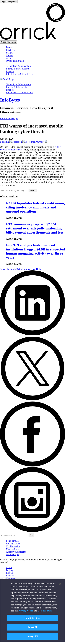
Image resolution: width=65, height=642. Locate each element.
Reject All (32, 627)
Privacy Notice (13, 543)
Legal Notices (12, 541)
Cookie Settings (32, 618)
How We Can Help (31, 269)
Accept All (32, 636)
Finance (10, 71)
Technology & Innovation (18, 66)
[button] (31, 535)
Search (33, 190)
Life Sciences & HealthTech (19, 74)
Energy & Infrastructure (17, 68)
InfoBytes (10, 100)
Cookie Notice (13, 546)
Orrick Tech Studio (15, 61)
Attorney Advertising (16, 551)
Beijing (9, 570)
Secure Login (12, 554)
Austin (9, 567)
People (9, 47)
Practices (10, 50)
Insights (9, 52)
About (9, 58)
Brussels (10, 575)
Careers (9, 55)
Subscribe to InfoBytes (11, 269)
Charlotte (10, 578)
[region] (32, 610)
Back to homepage (9, 118)
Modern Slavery (13, 549)
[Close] (60, 584)
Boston (9, 573)
